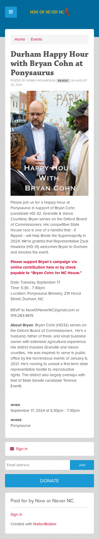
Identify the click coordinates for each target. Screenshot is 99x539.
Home (20, 39)
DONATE (49, 481)
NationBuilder (44, 524)
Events (36, 39)
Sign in (21, 448)
